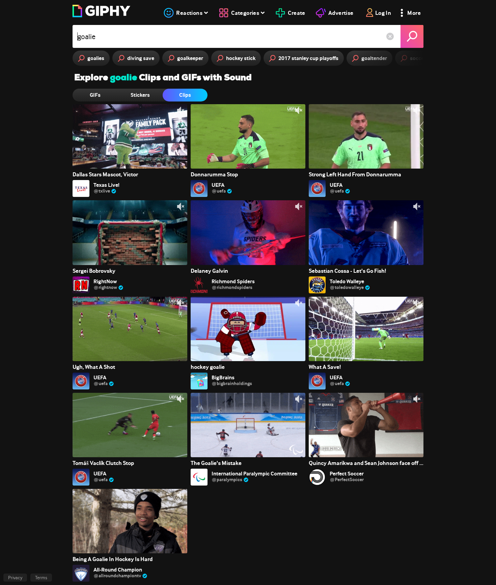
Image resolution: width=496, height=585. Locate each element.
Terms (41, 577)
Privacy (15, 577)
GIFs (95, 95)
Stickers (140, 95)
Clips (185, 95)
